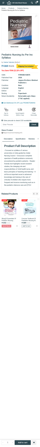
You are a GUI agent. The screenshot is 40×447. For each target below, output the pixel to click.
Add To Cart (26, 226)
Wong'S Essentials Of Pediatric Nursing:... (9, 219)
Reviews (32, 139)
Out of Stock (6, 226)
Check (34, 125)
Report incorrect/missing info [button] (12, 133)
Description (8, 139)
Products (11, 8)
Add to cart (22, 442)
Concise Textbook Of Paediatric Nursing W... (29, 219)
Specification (20, 139)
